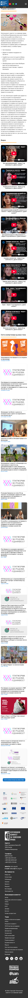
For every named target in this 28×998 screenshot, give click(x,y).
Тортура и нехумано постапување (14, 949)
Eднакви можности (10, 942)
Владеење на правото (10, 923)
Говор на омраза (9, 952)
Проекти (7, 884)
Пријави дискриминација (11, 928)
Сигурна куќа (8, 933)
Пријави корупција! (10, 938)
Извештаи (7, 874)
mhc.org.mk (14, 866)
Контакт (7, 911)
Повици (7, 904)
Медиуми (7, 886)
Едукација (7, 954)
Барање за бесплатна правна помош (12, 920)
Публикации (8, 879)
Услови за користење (10, 913)
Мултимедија (8, 889)
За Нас (6, 897)
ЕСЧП (6, 906)
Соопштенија (8, 877)
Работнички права (9, 935)
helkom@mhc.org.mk (16, 868)
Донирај (7, 908)
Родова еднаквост (10, 940)
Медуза (7, 945)
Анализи (7, 881)
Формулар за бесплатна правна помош (13, 900)
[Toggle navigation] (26, 4)
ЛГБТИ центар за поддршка (12, 926)
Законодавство (9, 891)
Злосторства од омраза (11, 947)
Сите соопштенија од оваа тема (14, 780)
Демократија (8, 931)
